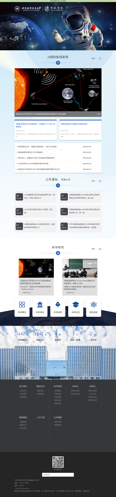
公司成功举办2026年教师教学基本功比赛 (33, 163)
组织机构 (23, 397)
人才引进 (40, 417)
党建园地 (23, 422)
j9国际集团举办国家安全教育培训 (74, 124)
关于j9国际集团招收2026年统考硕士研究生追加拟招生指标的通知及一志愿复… (84, 225)
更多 (93, 58)
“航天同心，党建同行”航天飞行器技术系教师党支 (36, 158)
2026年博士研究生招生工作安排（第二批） (38, 211)
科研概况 (57, 391)
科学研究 (58, 386)
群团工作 (23, 425)
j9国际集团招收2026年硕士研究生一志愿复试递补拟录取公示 (39, 225)
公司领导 (23, 394)
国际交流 (57, 403)
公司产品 (92, 394)
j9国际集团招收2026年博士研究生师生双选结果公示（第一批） (84, 211)
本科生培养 (75, 391)
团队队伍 (40, 386)
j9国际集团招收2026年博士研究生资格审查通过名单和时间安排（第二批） (84, 196)
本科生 (75, 386)
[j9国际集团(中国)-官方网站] (39, 8)
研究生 (93, 386)
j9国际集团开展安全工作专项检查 (30, 152)
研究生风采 (92, 400)
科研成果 (57, 397)
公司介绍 (23, 391)
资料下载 (57, 422)
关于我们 (23, 386)
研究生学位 (92, 397)
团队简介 (40, 391)
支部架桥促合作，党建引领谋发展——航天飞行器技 (37, 147)
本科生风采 (75, 394)
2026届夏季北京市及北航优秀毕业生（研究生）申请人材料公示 (39, 196)
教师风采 (40, 394)
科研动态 (57, 400)
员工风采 (23, 428)
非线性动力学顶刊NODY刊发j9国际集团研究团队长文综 (39, 169)
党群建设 (23, 417)
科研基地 (57, 394)
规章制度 (57, 425)
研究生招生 (92, 391)
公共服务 (58, 417)
